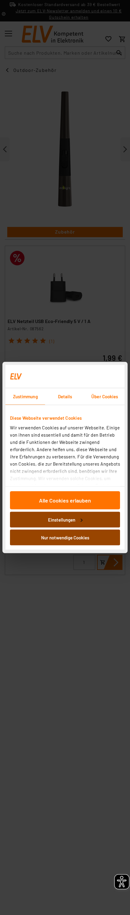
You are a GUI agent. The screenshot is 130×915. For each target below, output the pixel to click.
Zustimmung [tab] (25, 396)
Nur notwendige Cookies (65, 537)
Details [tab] (65, 396)
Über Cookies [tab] (104, 396)
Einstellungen (61, 519)
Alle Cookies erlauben (65, 500)
